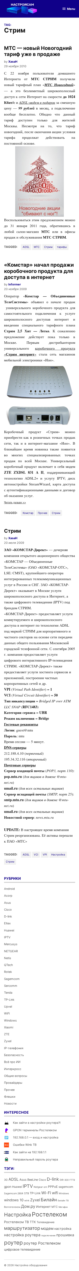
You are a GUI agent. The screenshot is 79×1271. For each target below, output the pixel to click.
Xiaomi (8, 1027)
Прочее (42, 513)
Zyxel (7, 1041)
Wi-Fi (46, 1192)
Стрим (48, 246)
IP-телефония (13, 1048)
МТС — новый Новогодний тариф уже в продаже (38, 51)
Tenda (8, 992)
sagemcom (66, 1186)
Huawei (9, 930)
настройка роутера (22, 1235)
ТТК (33, 1222)
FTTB (72, 1180)
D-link (8, 916)
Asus (7, 902)
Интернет (43, 1207)
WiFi (7, 1013)
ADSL (26, 246)
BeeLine (32, 1179)
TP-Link (9, 999)
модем (47, 1228)
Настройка (58, 854)
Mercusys (10, 944)
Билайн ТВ (63, 1200)
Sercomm (10, 985)
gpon (7, 1187)
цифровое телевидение (22, 1249)
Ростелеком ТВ (16, 1222)
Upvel (8, 1006)
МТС (37, 246)
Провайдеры (13, 1082)
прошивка (65, 1235)
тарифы (62, 246)
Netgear (38, 1186)
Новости (10, 1103)
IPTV (7, 937)
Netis (7, 958)
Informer (14, 284)
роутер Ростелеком (42, 1243)
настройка (62, 1229)
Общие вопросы (15, 1075)
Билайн (49, 1199)
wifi (55, 1193)
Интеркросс (12, 1069)
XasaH (12, 61)
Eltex (7, 923)
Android (9, 888)
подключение (48, 1235)
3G (6, 1179)
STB (26, 1193)
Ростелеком (49, 1214)
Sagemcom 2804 (13, 1193)
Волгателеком (12, 1207)
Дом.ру (28, 1206)
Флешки (9, 1096)
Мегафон (63, 1207)
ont (45, 1187)
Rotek (8, 971)
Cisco (8, 909)
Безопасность (14, 1055)
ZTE (7, 1034)
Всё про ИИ (12, 1062)
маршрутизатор (22, 1228)
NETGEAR (11, 951)
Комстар (28, 513)
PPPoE (53, 1187)
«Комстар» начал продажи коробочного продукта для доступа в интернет (39, 271)
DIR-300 (64, 1179)
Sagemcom (12, 979)
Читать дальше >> (15, 502)
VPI (45, 854)
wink (26, 1200)
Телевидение (45, 1222)
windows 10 (13, 1200)
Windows (10, 1020)
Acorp (8, 895)
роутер (13, 1242)
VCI (36, 854)
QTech (8, 965)
